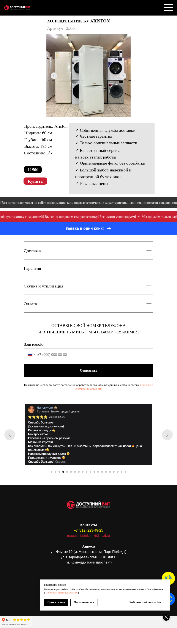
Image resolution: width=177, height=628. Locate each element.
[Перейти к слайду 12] (94, 472)
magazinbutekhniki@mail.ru (88, 535)
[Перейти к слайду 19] (121, 472)
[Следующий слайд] (167, 434)
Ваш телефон (35, 344)
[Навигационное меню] (168, 7)
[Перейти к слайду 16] (110, 472)
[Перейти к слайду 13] (98, 472)
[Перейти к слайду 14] (102, 472)
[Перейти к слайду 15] (106, 472)
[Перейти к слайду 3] (59, 472)
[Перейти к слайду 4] (63, 472)
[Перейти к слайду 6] (71, 472)
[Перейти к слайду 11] (90, 472)
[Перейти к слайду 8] (79, 472)
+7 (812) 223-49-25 (88, 530)
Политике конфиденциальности (61, 593)
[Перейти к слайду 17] (114, 472)
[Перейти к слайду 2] (55, 472)
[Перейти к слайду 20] (125, 472)
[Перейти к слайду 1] (51, 472)
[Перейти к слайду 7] (75, 472)
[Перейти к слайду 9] (83, 472)
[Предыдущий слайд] (9, 434)
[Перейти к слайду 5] (67, 472)
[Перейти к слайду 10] (86, 472)
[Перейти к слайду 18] (118, 472)
